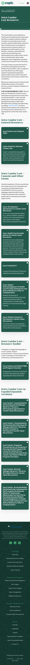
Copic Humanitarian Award (15, 640)
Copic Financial (15, 570)
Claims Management (15, 592)
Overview (15, 625)
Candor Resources (10, 10)
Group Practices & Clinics (15, 562)
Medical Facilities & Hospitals (15, 566)
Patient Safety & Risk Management (15, 580)
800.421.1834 (15, 660)
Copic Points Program (15, 588)
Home (2, 10)
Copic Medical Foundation (15, 636)
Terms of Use (20, 658)
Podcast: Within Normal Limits (15, 614)
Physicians (15, 554)
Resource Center (15, 606)
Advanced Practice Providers (15, 558)
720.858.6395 (13, 105)
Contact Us (15, 644)
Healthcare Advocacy (15, 596)
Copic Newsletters (15, 610)
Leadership (15, 629)
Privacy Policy (10, 658)
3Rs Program (15, 584)
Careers (15, 632)
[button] (28, 3)
